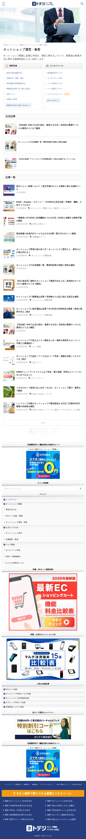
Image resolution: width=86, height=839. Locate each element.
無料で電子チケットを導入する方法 (19, 819)
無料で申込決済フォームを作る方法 (61, 810)
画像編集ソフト (39, 237)
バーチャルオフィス (54, 94)
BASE (34, 224)
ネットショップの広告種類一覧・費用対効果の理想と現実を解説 (45, 265)
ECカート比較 (11, 689)
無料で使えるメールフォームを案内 (61, 819)
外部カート (42, 224)
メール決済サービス (54, 83)
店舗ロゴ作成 (12, 99)
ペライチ (48, 394)
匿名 (78, 410)
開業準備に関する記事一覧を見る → (18, 105)
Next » (43, 423)
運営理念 (26, 784)
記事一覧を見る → (53, 100)
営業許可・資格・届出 (15, 78)
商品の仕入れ (11, 509)
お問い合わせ (77, 784)
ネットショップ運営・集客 (16, 522)
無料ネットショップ (62, 208)
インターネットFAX (54, 78)
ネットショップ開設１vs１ (42, 208)
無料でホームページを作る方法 (59, 801)
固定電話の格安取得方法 (16, 83)
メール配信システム (54, 89)
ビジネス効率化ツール (15, 563)
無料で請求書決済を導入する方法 (18, 815)
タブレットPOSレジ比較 (16, 702)
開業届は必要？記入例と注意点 (18, 89)
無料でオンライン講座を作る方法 (60, 815)
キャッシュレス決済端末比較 (17, 698)
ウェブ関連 (10, 544)
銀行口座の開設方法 (14, 73)
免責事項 (34, 784)
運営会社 (18, 784)
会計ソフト (11, 94)
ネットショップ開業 (14, 504)
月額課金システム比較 (15, 707)
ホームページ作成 (13, 550)
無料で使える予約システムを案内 (60, 805)
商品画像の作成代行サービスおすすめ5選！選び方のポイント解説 (46, 233)
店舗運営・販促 (12, 539)
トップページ (11, 499)
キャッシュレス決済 (14, 533)
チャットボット (37, 378)
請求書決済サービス (54, 73)
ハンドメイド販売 (51, 410)
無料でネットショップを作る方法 (18, 801)
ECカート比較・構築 (14, 516)
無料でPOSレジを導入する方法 (17, 810)
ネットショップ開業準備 (41, 255)
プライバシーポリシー (47, 784)
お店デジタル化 (12, 527)
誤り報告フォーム (63, 784)
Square (41, 394)
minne (40, 410)
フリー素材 (36, 346)
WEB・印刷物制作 (13, 556)
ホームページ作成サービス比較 (18, 694)
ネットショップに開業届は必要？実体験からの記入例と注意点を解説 (47, 296)
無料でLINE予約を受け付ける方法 (18, 805)
